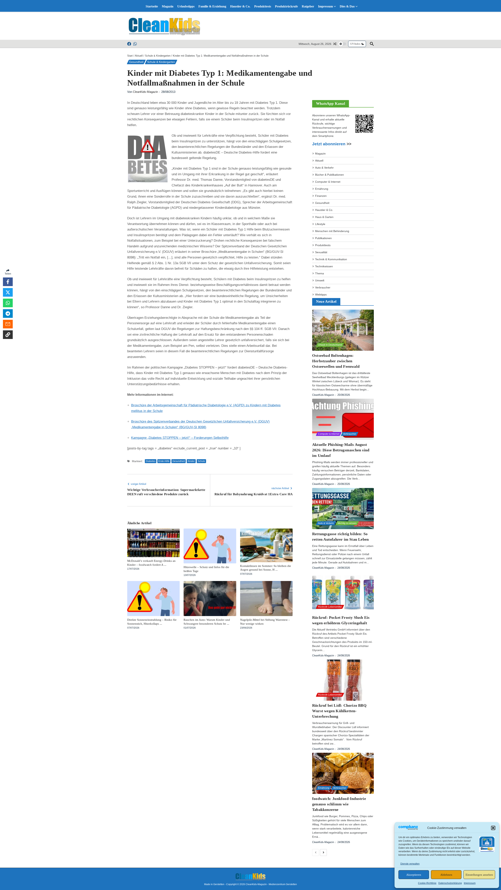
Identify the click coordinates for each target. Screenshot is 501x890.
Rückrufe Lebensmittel (330, 606)
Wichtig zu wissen (347, 523)
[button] (493, 828)
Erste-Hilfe (163, 461)
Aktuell (139, 55)
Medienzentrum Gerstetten (283, 884)
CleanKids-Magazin (145, 91)
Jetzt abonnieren (328, 144)
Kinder (191, 461)
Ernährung (321, 188)
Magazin (167, 6)
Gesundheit (136, 61)
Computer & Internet (327, 181)
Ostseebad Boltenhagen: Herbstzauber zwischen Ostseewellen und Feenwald (336, 361)
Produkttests (262, 6)
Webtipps (321, 294)
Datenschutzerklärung (450, 883)
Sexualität (321, 252)
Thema (319, 273)
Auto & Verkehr (324, 167)
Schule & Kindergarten (157, 55)
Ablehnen (446, 874)
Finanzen (321, 195)
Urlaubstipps (186, 6)
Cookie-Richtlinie (427, 883)
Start (130, 55)
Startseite (152, 6)
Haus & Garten (324, 217)
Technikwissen (324, 266)
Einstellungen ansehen (479, 874)
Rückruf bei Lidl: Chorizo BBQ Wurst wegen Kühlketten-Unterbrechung (339, 710)
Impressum (470, 883)
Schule (201, 461)
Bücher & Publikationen (329, 174)
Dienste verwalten (410, 863)
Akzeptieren (413, 874)
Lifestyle (320, 224)
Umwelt (319, 280)
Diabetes (150, 461)
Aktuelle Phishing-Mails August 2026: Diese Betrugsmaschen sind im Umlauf (340, 450)
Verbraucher (322, 287)
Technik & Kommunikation (331, 259)
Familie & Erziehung (212, 6)
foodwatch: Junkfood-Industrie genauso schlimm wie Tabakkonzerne (339, 804)
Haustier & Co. (240, 6)
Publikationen (323, 238)
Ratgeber (308, 6)
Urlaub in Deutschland (330, 344)
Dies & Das (347, 6)
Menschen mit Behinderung (332, 231)
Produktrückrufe (286, 6)
